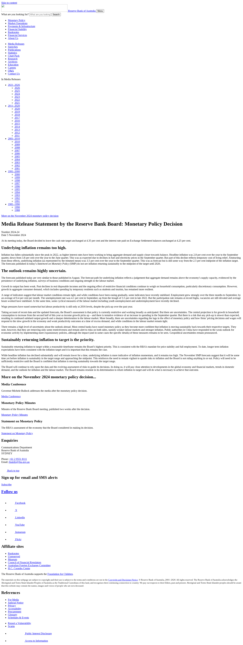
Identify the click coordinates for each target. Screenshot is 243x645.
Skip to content (9, 2)
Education (13, 64)
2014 (17, 126)
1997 (17, 183)
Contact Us (14, 73)
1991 (17, 201)
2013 (17, 129)
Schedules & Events (18, 617)
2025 (17, 90)
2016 (17, 120)
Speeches (13, 46)
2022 (17, 99)
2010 (17, 141)
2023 (17, 96)
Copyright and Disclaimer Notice (123, 580)
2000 (17, 174)
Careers (12, 67)
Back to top (13, 470)
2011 (17, 135)
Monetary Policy (16, 20)
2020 (17, 108)
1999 (17, 177)
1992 (17, 198)
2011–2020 (14, 105)
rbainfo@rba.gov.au (19, 462)
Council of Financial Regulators (24, 562)
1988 (17, 210)
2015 (17, 123)
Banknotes (13, 32)
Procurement (14, 611)
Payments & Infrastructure (21, 26)
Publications (14, 49)
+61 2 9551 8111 (18, 459)
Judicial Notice (15, 602)
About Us (13, 38)
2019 (17, 111)
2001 (17, 168)
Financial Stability (17, 29)
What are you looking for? (15, 14)
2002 (17, 165)
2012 (17, 132)
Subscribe (6, 484)
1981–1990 (14, 204)
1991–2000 (14, 171)
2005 (17, 156)
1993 (17, 195)
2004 (17, 159)
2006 (17, 153)
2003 (17, 162)
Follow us (9, 491)
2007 (17, 150)
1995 (17, 189)
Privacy (12, 605)
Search (56, 14)
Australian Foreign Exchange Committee (29, 565)
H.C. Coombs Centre (19, 568)
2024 (17, 93)
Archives (12, 61)
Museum (12, 559)
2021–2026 (14, 85)
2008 (17, 147)
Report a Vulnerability (19, 623)
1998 (17, 180)
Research (13, 58)
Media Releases (16, 43)
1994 (17, 192)
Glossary (12, 614)
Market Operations (17, 23)
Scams (11, 626)
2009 (17, 144)
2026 (17, 87)
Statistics (12, 52)
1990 (17, 207)
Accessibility (14, 608)
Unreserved (14, 556)
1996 (17, 186)
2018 (17, 114)
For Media (13, 599)
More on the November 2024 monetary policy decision (30, 215)
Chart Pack (14, 55)
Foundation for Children (60, 574)
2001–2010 (14, 138)
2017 (17, 117)
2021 (17, 102)
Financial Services (17, 35)
